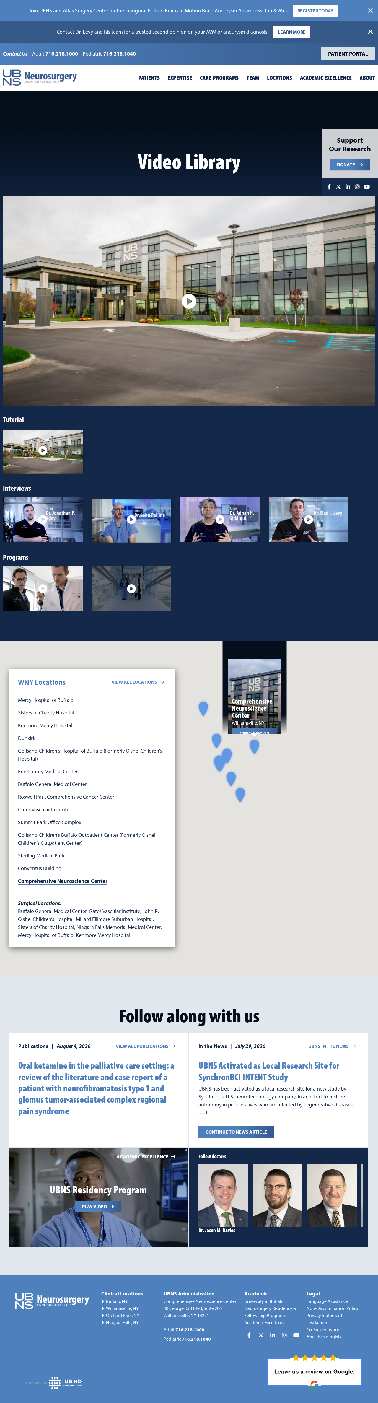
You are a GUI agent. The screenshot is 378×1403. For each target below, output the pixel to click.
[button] (231, 779)
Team (253, 78)
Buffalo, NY (117, 1301)
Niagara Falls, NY (122, 1322)
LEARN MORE (292, 32)
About (367, 78)
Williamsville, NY (122, 1308)
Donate (346, 165)
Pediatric (109, 53)
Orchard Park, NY (122, 1315)
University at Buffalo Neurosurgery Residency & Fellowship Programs (270, 1308)
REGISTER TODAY (315, 11)
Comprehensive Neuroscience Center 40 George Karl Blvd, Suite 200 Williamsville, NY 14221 (200, 1308)
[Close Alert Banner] (370, 10)
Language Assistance (327, 1301)
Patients (149, 78)
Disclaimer (317, 1322)
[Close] (274, 651)
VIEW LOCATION (254, 733)
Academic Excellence (326, 78)
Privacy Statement (324, 1315)
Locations (279, 78)
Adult (55, 53)
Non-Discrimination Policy (333, 1308)
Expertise (180, 78)
